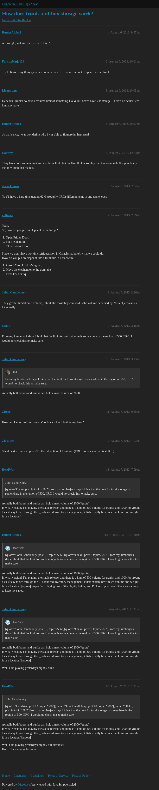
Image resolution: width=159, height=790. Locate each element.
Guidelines (37, 775)
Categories (20, 775)
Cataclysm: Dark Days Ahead (20, 4)
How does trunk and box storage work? (47, 13)
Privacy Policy (81, 775)
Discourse (24, 784)
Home (6, 775)
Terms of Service (58, 775)
